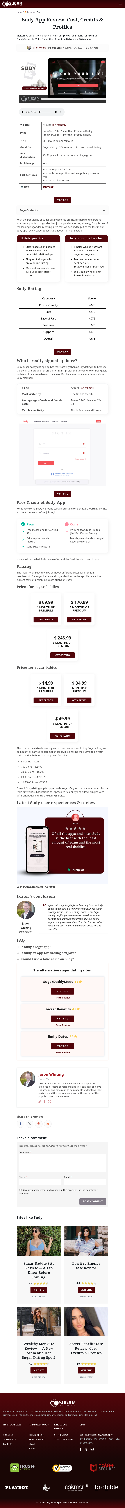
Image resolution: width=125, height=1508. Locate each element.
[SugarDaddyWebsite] (12, 4)
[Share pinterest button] (39, 1124)
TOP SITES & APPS (63, 1439)
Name (23, 1177)
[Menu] (120, 3)
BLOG (83, 1424)
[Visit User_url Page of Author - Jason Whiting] (39, 1102)
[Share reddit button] (48, 1124)
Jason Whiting (39, 47)
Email (68, 1177)
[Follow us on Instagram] (92, 1449)
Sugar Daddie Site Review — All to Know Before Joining (38, 1270)
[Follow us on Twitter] (86, 1449)
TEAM (32, 1443)
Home (20, 12)
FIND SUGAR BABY (12, 1424)
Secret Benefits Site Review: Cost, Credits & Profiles (86, 1348)
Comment (25, 1152)
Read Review (63, 997)
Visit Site (62, 200)
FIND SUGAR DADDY (39, 1424)
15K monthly (59, 124)
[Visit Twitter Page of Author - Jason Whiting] (49, 1102)
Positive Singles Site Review (86, 1265)
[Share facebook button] (20, 1124)
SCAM (32, 1448)
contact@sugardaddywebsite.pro (96, 1434)
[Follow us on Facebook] (80, 1449)
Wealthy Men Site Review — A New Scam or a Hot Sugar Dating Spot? (39, 1350)
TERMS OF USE (36, 1435)
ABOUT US (8, 1435)
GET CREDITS (46, 619)
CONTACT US (9, 1439)
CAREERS (7, 1443)
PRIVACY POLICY (37, 1439)
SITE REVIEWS (61, 1435)
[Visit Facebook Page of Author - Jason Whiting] (44, 1102)
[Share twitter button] (29, 1124)
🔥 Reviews (29, 12)
